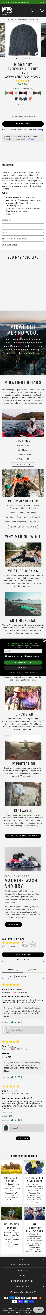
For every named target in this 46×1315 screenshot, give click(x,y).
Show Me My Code (23, 662)
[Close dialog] (44, 640)
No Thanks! (23, 667)
